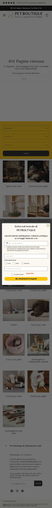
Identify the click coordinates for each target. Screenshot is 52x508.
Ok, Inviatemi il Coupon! (26, 279)
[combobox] (7, 243)
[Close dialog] (47, 225)
